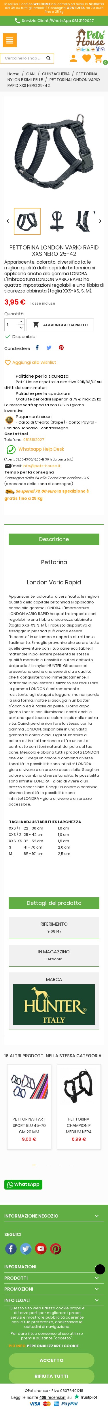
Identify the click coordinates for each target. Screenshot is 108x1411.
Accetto (51, 1360)
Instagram (71, 1249)
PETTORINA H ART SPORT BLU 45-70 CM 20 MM (29, 1125)
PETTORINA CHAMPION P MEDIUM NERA (79, 1125)
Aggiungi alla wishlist (30, 362)
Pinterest (56, 1249)
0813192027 (33, 439)
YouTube (41, 1249)
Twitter (26, 1249)
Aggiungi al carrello (60, 324)
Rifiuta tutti (51, 1376)
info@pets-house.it (41, 466)
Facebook (11, 1249)
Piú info (17, 1346)
